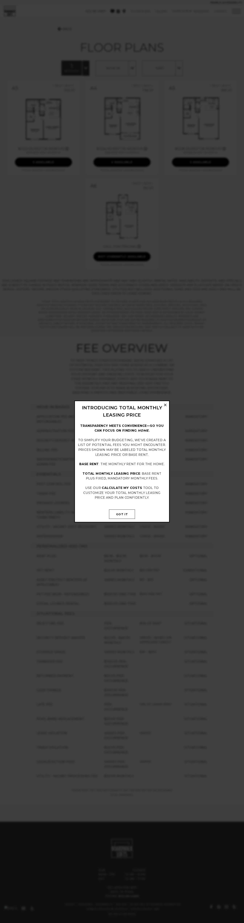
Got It (122, 514)
